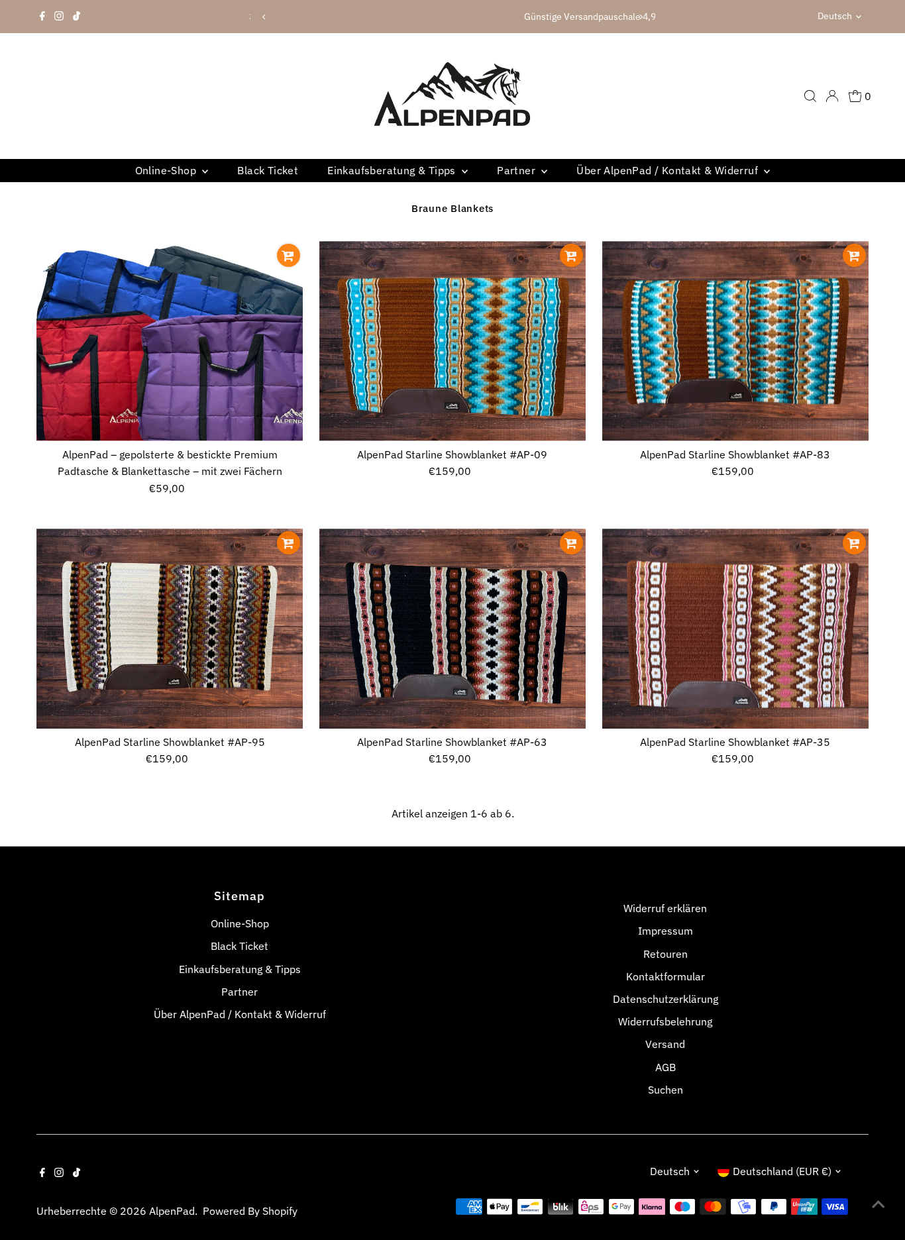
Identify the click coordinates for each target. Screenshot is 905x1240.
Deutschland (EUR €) (782, 1171)
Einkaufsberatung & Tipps (392, 170)
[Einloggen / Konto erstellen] (832, 96)
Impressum (665, 930)
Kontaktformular (665, 976)
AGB (665, 1067)
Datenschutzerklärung (665, 999)
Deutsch (835, 16)
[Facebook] (42, 16)
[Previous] (265, 17)
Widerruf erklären (665, 908)
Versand (665, 1044)
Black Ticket (267, 170)
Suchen (665, 1089)
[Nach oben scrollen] (878, 1203)
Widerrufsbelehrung (665, 1021)
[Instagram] (59, 16)
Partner (517, 170)
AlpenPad (172, 1210)
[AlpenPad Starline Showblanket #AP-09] (452, 340)
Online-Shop (167, 170)
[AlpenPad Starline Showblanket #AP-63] (452, 628)
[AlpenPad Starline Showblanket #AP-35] (735, 628)
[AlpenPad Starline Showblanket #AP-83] (735, 340)
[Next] (640, 17)
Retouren (665, 953)
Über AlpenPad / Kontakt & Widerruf (668, 170)
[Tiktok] (76, 16)
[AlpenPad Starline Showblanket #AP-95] (169, 628)
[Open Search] (810, 96)
